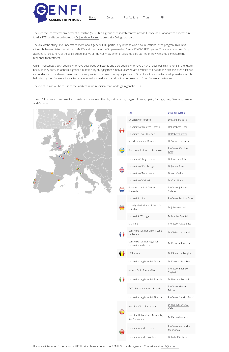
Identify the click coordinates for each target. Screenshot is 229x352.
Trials (146, 17)
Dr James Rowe (176, 166)
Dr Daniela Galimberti (179, 261)
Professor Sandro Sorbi (180, 297)
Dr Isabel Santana (177, 337)
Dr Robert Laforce (177, 134)
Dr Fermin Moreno (178, 317)
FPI (163, 17)
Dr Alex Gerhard (176, 173)
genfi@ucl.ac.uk (170, 346)
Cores (110, 17)
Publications (131, 17)
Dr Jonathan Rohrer (87, 37)
